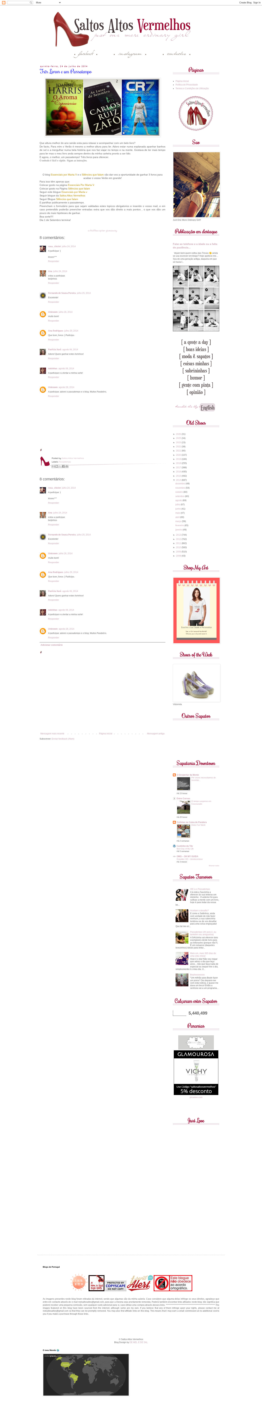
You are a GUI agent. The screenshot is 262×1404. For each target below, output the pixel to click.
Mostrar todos (214, 866)
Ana (50, 271)
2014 (179, 480)
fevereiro (179, 525)
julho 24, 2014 (69, 246)
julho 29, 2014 (71, 331)
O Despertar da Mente (188, 775)
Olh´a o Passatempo (200, 889)
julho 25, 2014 (84, 293)
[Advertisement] (131, 1326)
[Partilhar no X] (60, 466)
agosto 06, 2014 (70, 349)
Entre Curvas (183, 798)
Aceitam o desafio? (199, 910)
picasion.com (196, 1097)
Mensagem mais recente (52, 733)
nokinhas (52, 368)
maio (178, 513)
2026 (179, 434)
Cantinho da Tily (185, 846)
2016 (179, 471)
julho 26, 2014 (66, 312)
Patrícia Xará (54, 349)
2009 (179, 551)
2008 (179, 556)
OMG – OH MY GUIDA (187, 856)
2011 (179, 543)
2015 (179, 476)
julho (178, 504)
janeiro (179, 529)
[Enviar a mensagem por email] (53, 466)
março (178, 521)
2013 (179, 535)
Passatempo (65, 461)
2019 (179, 459)
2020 (179, 455)
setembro (180, 496)
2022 (179, 446)
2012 (179, 539)
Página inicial (105, 733)
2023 (179, 442)
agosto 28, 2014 (66, 387)
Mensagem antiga (156, 733)
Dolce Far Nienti (198, 825)
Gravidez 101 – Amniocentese (190, 859)
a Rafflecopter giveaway (102, 230)
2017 (179, 467)
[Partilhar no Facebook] (63, 466)
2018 (179, 463)
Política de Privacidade (187, 84)
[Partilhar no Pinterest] (67, 466)
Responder (53, 261)
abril (177, 517)
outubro (179, 492)
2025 (179, 438)
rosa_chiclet (54, 246)
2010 (179, 547)
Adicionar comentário (52, 645)
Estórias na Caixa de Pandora (192, 822)
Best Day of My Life (185, 849)
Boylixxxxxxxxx (197, 974)
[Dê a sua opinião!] (56, 466)
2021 (179, 450)
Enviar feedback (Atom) (63, 739)
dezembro (180, 483)
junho (178, 509)
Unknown (53, 312)
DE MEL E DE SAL (139, 1342)
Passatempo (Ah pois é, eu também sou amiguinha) (203, 933)
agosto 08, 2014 (66, 368)
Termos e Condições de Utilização (192, 88)
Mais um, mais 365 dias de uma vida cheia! (203, 954)
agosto (179, 500)
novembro (180, 488)
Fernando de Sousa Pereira (62, 293)
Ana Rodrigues (55, 331)
